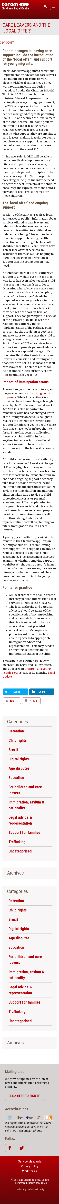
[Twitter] (15, 692)
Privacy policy (29, 1166)
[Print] (31, 701)
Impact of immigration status (25, 382)
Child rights (18, 740)
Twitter (21, 1148)
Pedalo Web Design (36, 1189)
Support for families (24, 832)
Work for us (29, 1171)
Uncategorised (20, 851)
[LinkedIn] (42, 692)
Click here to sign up (24, 1096)
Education (16, 777)
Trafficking (17, 842)
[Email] (11, 701)
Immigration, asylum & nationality (26, 805)
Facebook (9, 1148)
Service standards (29, 1161)
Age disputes (19, 768)
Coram (15, 6)
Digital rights (19, 759)
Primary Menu (53, 6)
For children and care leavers (25, 790)
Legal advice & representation (20, 820)
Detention (16, 731)
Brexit (13, 749)
